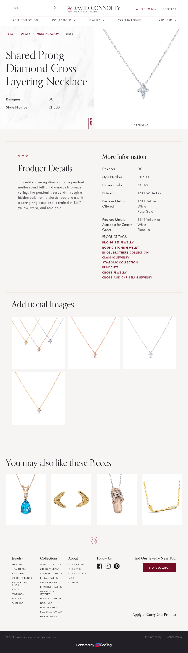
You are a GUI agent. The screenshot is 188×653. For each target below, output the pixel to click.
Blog (71, 578)
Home (9, 34)
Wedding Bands (22, 578)
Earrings (17, 603)
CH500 (69, 34)
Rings (15, 589)
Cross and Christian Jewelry (127, 277)
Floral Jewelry (49, 616)
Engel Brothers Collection (125, 252)
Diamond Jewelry (51, 587)
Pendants (110, 267)
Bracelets (18, 598)
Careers (73, 582)
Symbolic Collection (120, 262)
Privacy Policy (153, 637)
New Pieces (19, 569)
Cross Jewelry (114, 272)
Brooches (18, 573)
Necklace (46, 603)
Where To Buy (146, 9)
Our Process (76, 564)
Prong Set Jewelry (118, 242)
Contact (169, 9)
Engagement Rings (20, 584)
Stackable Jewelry (51, 612)
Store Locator (159, 567)
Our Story (74, 569)
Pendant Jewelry (48, 34)
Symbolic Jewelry (51, 573)
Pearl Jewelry (48, 607)
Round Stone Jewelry (120, 247)
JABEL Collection (25, 20)
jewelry (25, 34)
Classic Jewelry (115, 257)
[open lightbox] (38, 343)
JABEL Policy (174, 637)
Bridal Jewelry (49, 578)
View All (17, 564)
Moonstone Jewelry (48, 592)
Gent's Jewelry (49, 582)
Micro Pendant (49, 569)
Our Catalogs (77, 573)
